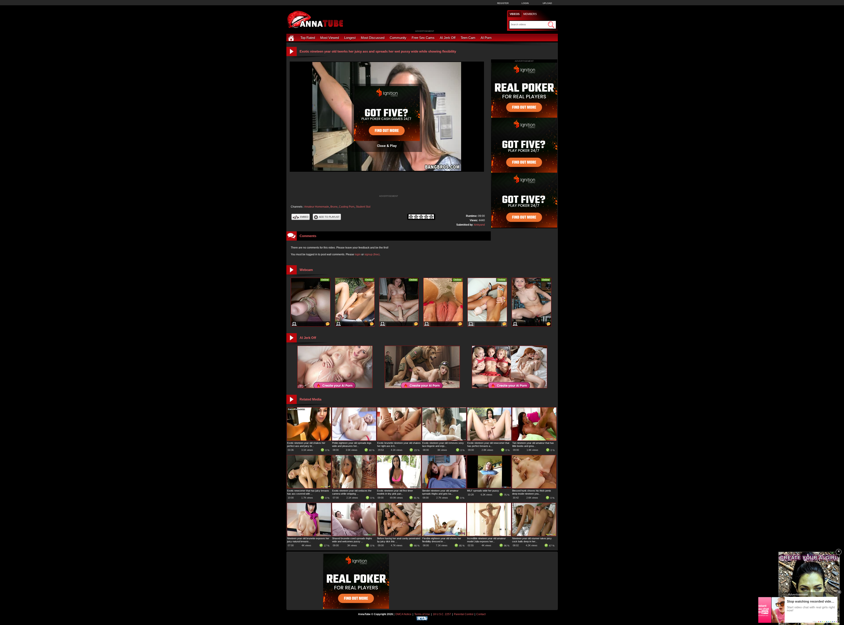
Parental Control (463, 614)
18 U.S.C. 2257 (442, 614)
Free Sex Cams (423, 38)
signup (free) (372, 254)
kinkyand (479, 224)
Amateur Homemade (316, 206)
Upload (547, 3)
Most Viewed (329, 38)
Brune (334, 206)
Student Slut (363, 206)
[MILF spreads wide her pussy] (489, 487)
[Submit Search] (551, 24)
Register (503, 3)
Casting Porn (347, 206)
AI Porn (486, 38)
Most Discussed (372, 38)
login (358, 254)
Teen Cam (468, 38)
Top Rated (307, 38)
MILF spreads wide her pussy (483, 490)
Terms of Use (422, 614)
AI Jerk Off (447, 38)
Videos (515, 14)
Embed (304, 217)
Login (525, 3)
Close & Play (387, 146)
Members (530, 14)
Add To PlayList (329, 217)
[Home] (291, 38)
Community (398, 38)
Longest (350, 38)
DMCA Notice (403, 614)
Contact (481, 614)
